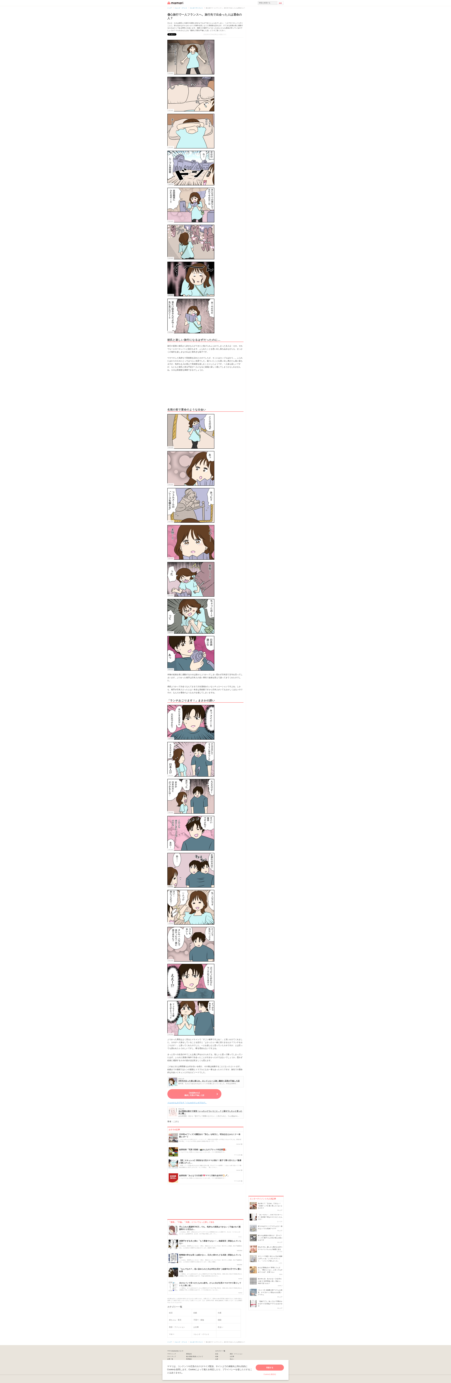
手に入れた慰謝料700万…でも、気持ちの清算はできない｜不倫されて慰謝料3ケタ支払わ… (210, 1228)
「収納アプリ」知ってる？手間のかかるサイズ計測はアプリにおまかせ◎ (270, 1303)
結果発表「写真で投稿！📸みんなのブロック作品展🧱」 (203, 1149)
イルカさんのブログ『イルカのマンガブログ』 (187, 1102)
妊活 (216, 1354)
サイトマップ (171, 1356)
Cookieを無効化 (270, 1374)
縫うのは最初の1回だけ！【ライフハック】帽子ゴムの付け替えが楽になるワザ (270, 1237)
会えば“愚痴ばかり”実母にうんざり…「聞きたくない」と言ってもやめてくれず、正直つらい (270, 1269)
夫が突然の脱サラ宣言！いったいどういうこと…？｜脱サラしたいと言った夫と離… (210, 1112)
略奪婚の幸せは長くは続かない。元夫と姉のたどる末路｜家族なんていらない (210, 1256)
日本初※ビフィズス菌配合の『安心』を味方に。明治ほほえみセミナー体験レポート (209, 1135)
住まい (232, 1359)
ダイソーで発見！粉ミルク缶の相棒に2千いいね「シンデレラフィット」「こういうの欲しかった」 (270, 1258)
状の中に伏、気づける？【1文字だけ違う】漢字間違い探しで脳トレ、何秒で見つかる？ (270, 1281)
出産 (216, 1359)
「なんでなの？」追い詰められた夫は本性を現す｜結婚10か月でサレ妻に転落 (210, 1270)
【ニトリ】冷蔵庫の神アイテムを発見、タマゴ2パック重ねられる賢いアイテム (270, 1292)
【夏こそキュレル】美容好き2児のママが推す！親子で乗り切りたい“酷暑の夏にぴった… (210, 1161)
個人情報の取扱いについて (194, 1356)
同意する (269, 1367)
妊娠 (216, 1356)
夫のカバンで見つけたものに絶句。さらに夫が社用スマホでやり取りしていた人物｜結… (210, 1284)
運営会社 (189, 1354)
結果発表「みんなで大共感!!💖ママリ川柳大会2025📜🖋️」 (204, 1175)
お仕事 (232, 1356)
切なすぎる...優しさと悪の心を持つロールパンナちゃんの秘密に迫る (270, 1248)
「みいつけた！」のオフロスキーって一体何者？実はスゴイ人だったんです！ (270, 1216)
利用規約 (189, 1359)
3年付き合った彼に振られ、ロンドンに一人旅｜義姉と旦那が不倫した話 (209, 1080)
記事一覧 (170, 1359)
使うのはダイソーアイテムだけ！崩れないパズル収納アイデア (270, 1227)
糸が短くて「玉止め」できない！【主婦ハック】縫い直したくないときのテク (270, 1205)
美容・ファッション (236, 1354)
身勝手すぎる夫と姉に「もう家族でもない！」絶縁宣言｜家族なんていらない (210, 1242)
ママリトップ (171, 1354)
